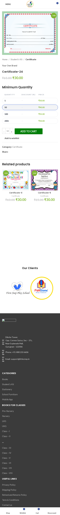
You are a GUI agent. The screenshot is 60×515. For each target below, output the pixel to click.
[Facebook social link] (9, 152)
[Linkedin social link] (19, 152)
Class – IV (6, 453)
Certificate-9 (44, 192)
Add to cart (28, 131)
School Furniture (10, 394)
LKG (4, 421)
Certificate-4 (15, 192)
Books (5, 379)
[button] (25, 178)
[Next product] (56, 59)
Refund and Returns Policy (14, 495)
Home (5, 59)
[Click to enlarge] (7, 49)
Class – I (6, 431)
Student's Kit (16, 59)
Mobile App (7, 399)
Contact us (7, 505)
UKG (4, 426)
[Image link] (9, 325)
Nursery (6, 416)
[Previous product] (49, 59)
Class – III (6, 448)
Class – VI (6, 463)
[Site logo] (30, 4)
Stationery (7, 389)
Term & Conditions (10, 500)
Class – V (6, 458)
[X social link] (13, 152)
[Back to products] (53, 59)
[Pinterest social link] (16, 152)
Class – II (6, 436)
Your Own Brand (9, 65)
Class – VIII (7, 473)
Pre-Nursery (8, 411)
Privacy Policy (8, 485)
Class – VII (7, 468)
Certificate (31, 59)
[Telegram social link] (22, 152)
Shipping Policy (9, 490)
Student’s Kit (8, 384)
